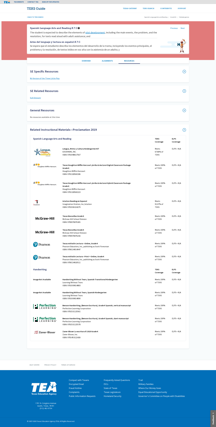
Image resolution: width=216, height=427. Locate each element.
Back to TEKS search (35, 17)
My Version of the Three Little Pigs (45, 78)
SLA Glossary (35, 97)
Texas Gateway (130, 8)
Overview (86, 60)
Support (182, 8)
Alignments (107, 60)
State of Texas (110, 388)
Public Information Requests (82, 396)
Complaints (74, 392)
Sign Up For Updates (50, 2)
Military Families (146, 384)
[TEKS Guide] (41, 8)
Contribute (166, 8)
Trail (140, 380)
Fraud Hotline (75, 388)
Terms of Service (68, 365)
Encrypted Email (76, 384)
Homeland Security (112, 396)
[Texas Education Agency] (44, 388)
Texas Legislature (112, 392)
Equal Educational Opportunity (152, 392)
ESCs (106, 384)
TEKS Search (148, 8)
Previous (174, 28)
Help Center (34, 365)
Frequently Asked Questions (117, 380)
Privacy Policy (50, 365)
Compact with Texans (79, 380)
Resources (129, 60)
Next (183, 28)
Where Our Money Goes (149, 388)
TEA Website (19, 2)
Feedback (213, 420)
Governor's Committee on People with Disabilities (161, 396)
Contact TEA (33, 2)
